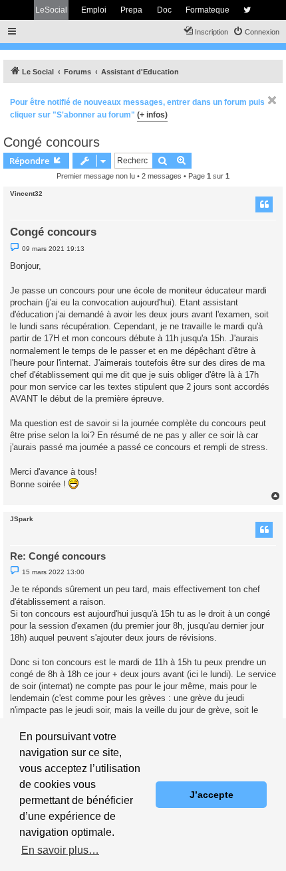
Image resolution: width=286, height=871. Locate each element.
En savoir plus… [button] (60, 850)
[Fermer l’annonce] (272, 100)
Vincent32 (26, 193)
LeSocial (51, 10)
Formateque (207, 10)
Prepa (131, 10)
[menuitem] (256, 32)
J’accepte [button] (211, 794)
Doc (164, 10)
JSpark (21, 518)
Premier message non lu (96, 176)
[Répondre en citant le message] (264, 204)
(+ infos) (152, 114)
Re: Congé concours (58, 556)
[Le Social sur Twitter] (247, 10)
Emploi (93, 10)
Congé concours (51, 142)
